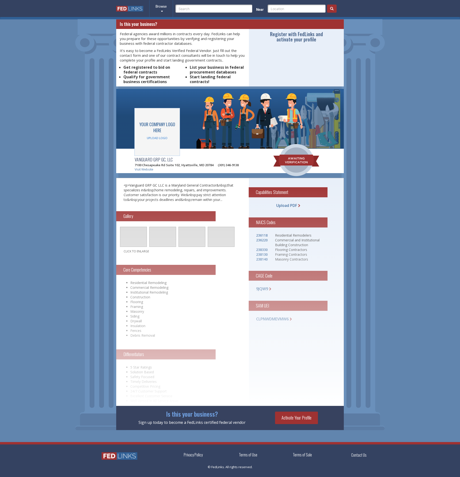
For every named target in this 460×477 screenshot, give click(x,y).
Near (260, 9)
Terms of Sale (302, 455)
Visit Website (144, 169)
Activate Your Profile (296, 418)
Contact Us (359, 455)
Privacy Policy (193, 455)
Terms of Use (248, 455)
